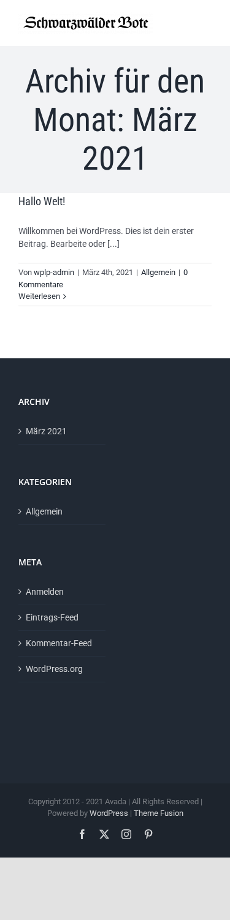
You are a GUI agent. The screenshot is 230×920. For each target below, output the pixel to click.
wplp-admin (54, 272)
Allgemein (158, 272)
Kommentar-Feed (59, 643)
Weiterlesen (39, 296)
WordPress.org (54, 669)
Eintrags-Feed (52, 617)
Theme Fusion (158, 813)
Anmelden (45, 592)
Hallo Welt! (41, 201)
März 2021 (46, 431)
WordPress (109, 813)
